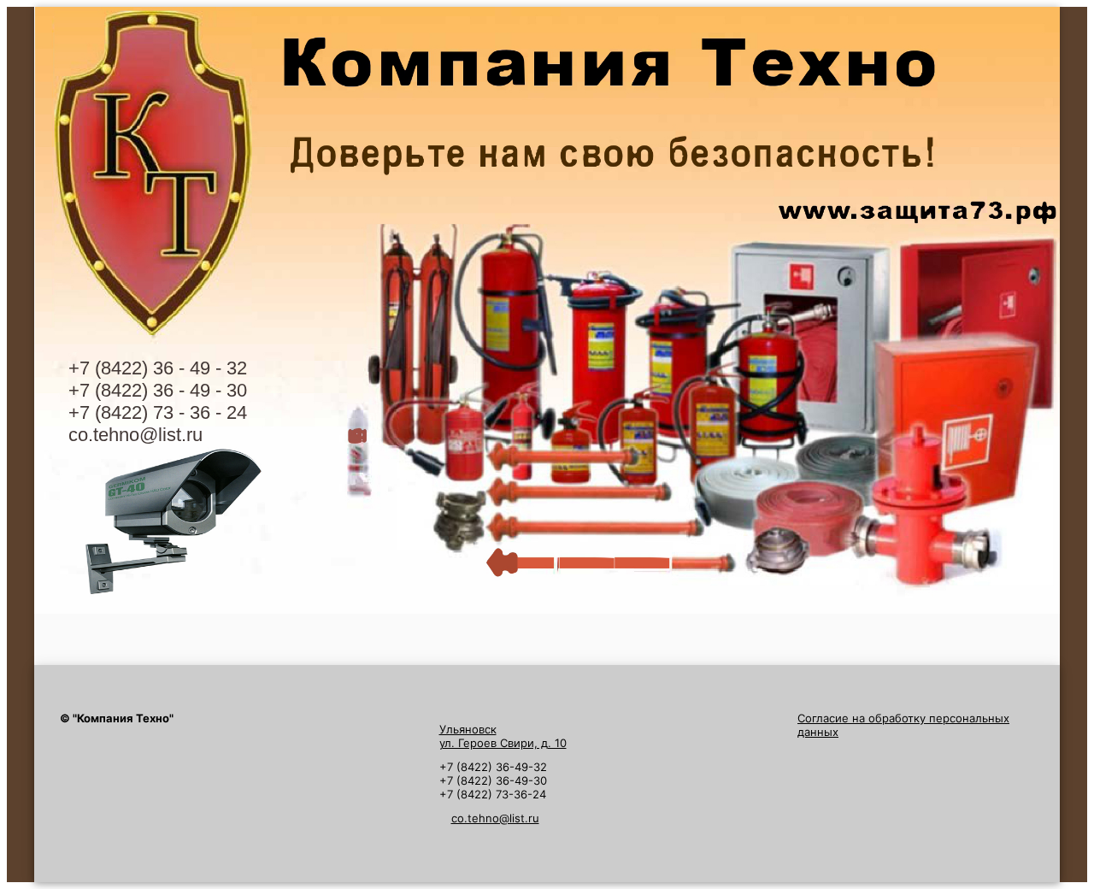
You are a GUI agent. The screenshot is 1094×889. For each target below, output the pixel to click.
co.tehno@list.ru (135, 434)
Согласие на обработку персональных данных (903, 725)
